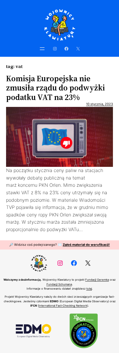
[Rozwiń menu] (42, 48)
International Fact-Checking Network (63, 305)
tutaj (89, 288)
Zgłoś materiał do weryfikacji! (86, 245)
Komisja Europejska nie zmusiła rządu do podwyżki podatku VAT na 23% (55, 88)
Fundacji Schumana (59, 284)
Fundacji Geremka (97, 279)
